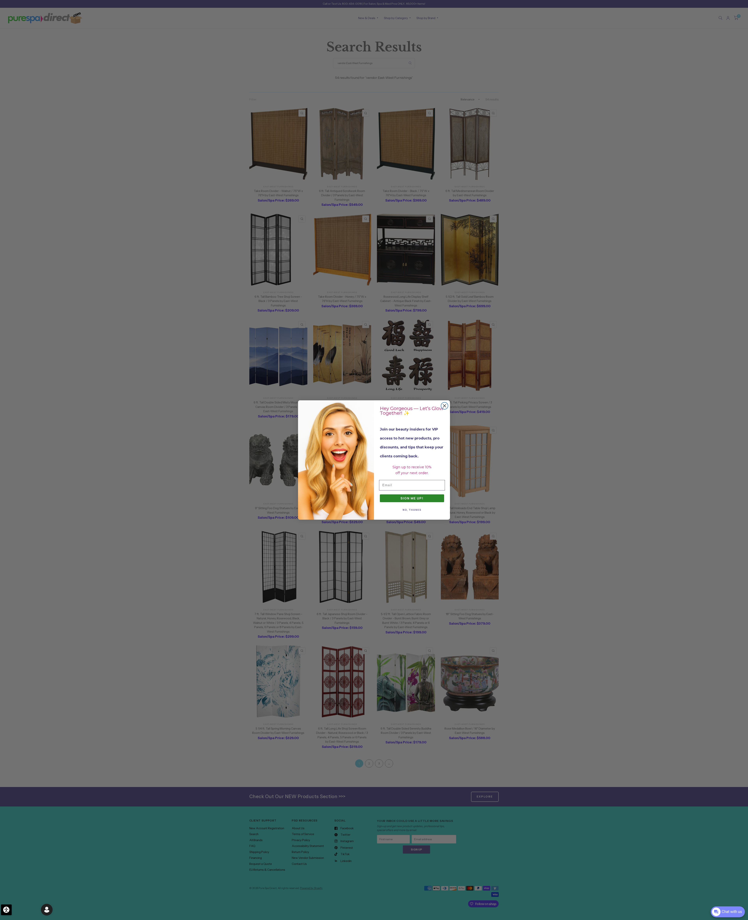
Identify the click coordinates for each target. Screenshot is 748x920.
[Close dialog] (444, 405)
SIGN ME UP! (411, 498)
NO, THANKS (412, 510)
